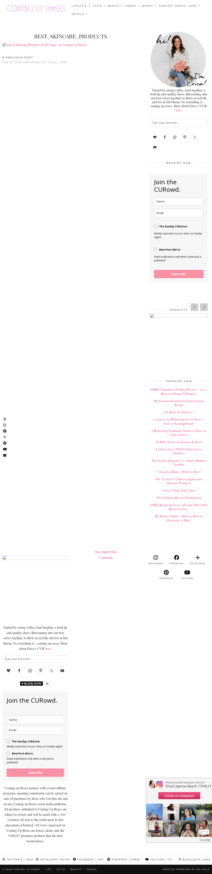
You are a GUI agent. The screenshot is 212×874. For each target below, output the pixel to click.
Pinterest (125, 859)
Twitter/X (19, 859)
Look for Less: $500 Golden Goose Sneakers (179, 451)
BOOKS (147, 5)
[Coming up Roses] (36, 8)
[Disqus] (70, 121)
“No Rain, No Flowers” (179, 412)
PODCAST (166, 5)
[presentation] (194, 307)
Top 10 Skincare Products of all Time (34, 60)
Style (97, 5)
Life (48, 869)
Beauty (114, 5)
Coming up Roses (26, 869)
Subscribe (178, 274)
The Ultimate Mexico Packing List (179, 497)
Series (131, 5)
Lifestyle (79, 5)
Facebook (90, 859)
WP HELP (203, 869)
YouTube (160, 859)
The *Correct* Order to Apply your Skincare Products (178, 481)
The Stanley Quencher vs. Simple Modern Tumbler (179, 462)
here (178, 110)
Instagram (54, 859)
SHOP (192, 5)
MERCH (180, 5)
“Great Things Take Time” (178, 490)
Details (78, 14)
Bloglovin (196, 859)
